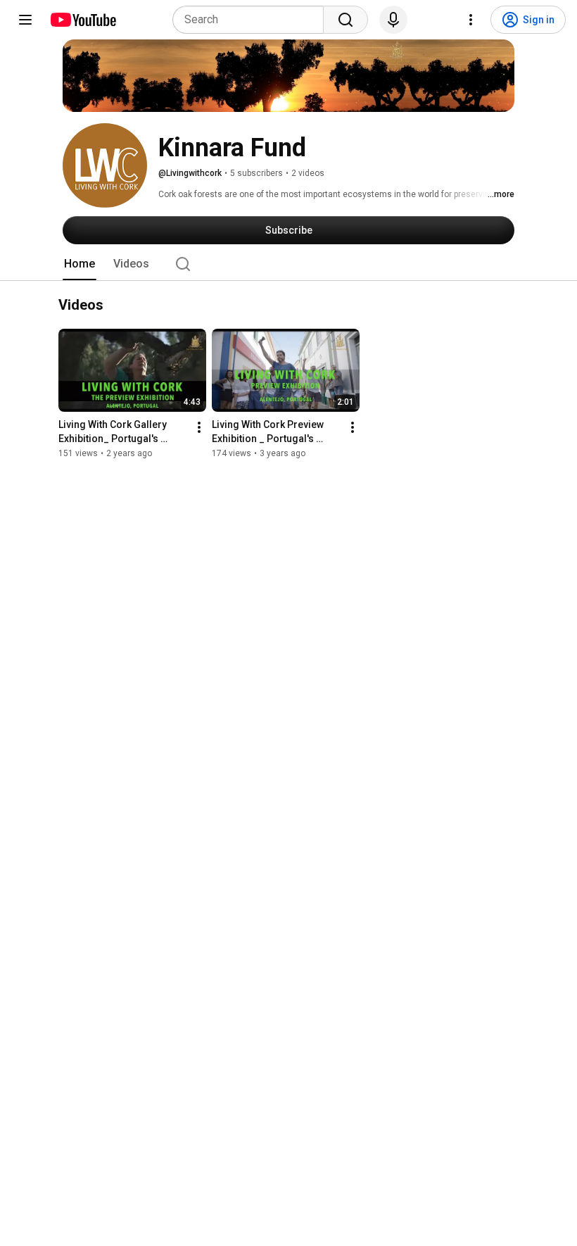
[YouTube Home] (82, 19)
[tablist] (288, 264)
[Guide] (25, 19)
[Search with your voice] (393, 20)
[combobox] (252, 19)
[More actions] (199, 428)
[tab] (79, 264)
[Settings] (470, 19)
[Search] (345, 20)
